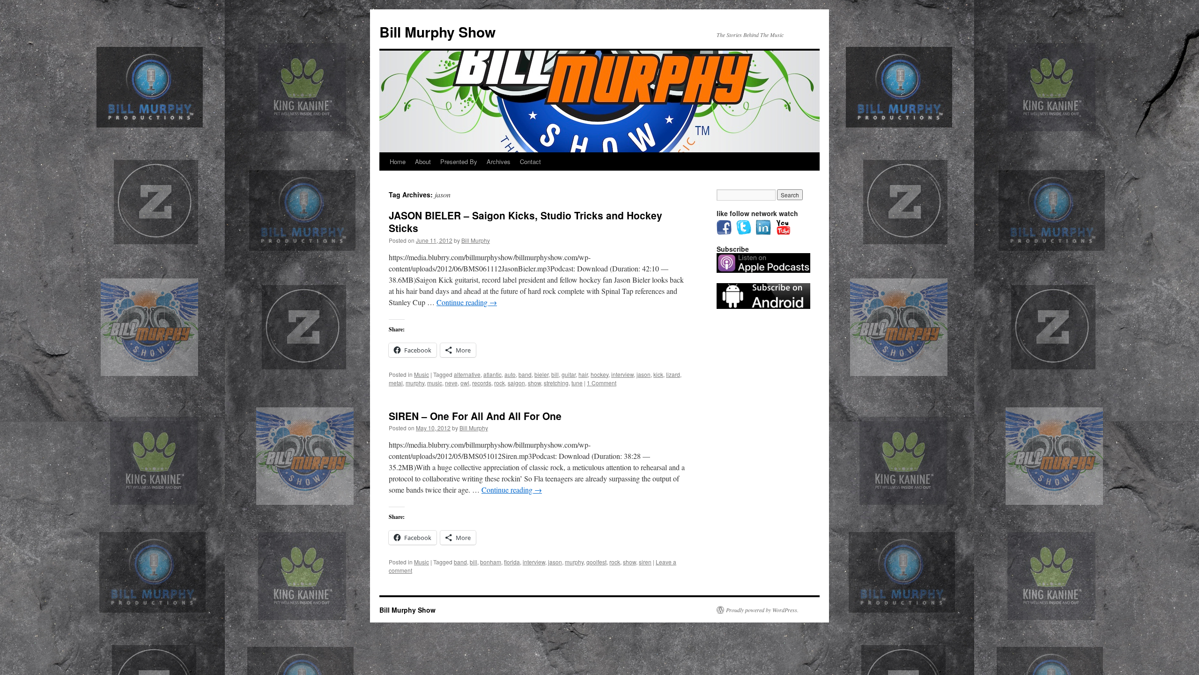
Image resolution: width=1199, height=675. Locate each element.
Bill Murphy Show (437, 32)
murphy (415, 383)
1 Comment (601, 383)
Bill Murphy (475, 240)
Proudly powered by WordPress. (762, 610)
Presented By (458, 161)
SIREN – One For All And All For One (475, 416)
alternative (467, 374)
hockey (599, 374)
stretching (556, 383)
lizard (673, 374)
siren (645, 562)
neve (451, 383)
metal (396, 383)
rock (499, 383)
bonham (490, 562)
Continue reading (467, 302)
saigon (516, 383)
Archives (499, 161)
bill (555, 374)
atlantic (492, 374)
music (434, 383)
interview (622, 374)
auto (510, 374)
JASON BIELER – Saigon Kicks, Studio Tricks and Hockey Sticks (525, 221)
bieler (541, 374)
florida (512, 562)
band (525, 374)
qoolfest (596, 562)
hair (583, 374)
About (423, 161)
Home (398, 161)
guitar (569, 374)
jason (644, 374)
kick (658, 374)
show (534, 383)
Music (421, 374)
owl (464, 383)
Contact (530, 161)
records (481, 383)
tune (577, 383)
